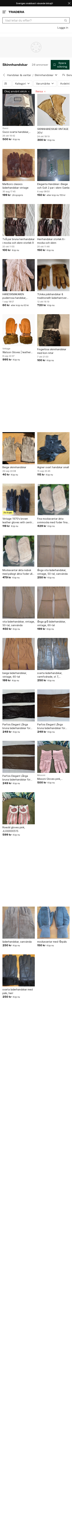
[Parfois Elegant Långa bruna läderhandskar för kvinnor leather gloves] (18, 705)
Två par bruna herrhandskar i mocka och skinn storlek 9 (18, 241)
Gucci (5, 128)
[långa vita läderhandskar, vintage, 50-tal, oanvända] (53, 551)
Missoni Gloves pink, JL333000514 (49, 779)
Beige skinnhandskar (14, 467)
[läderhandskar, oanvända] (18, 923)
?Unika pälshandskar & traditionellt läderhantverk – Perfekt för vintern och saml (52, 296)
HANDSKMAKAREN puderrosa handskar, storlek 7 (14, 296)
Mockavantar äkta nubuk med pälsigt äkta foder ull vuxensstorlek (17, 572)
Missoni (41, 775)
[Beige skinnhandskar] (18, 448)
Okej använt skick (15, 91)
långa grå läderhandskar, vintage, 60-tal (51, 623)
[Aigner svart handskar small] (53, 448)
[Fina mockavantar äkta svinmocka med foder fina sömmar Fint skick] (53, 500)
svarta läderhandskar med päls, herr (17, 991)
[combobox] (36, 20)
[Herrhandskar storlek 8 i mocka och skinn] (53, 220)
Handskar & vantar (19, 75)
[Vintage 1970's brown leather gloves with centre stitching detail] (18, 500)
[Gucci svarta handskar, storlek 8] (18, 110)
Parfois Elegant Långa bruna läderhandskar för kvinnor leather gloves (16, 726)
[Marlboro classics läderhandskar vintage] (18, 165)
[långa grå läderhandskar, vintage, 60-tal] (53, 602)
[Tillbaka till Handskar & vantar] (4, 75)
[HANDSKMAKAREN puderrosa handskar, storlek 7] (18, 275)
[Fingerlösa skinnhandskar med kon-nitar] (53, 330)
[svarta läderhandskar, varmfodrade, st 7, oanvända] (53, 654)
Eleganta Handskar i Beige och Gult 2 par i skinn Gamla (53, 186)
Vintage (6, 348)
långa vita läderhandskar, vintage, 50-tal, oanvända (52, 572)
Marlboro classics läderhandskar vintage (15, 186)
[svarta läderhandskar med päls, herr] (18, 970)
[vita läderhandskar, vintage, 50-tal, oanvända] (18, 602)
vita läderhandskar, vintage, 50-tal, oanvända (18, 623)
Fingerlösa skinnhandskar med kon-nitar (51, 351)
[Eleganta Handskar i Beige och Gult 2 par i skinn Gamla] (53, 165)
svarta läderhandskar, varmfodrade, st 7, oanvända (49, 675)
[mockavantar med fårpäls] (53, 923)
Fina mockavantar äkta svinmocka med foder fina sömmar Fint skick (52, 520)
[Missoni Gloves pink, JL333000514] (53, 757)
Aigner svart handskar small (53, 467)
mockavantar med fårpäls (52, 941)
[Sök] (65, 20)
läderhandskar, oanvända (17, 941)
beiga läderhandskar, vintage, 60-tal (14, 675)
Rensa (39, 91)
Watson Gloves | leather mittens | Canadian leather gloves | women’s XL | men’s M (18, 352)
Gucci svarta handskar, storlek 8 (15, 132)
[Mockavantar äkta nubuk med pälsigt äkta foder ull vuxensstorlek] (18, 551)
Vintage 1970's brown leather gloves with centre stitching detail (18, 520)
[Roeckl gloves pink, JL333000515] (18, 808)
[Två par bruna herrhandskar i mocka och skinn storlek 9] (18, 220)
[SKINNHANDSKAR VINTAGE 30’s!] (53, 110)
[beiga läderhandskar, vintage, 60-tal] (18, 654)
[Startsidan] (16, 12)
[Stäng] (69, 3)
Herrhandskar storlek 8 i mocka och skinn (51, 241)
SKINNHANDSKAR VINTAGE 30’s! (53, 130)
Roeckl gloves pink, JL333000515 (13, 829)
